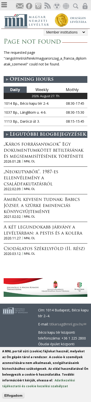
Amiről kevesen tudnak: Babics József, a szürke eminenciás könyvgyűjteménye (42, 206)
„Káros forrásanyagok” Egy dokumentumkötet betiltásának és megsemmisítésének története (43, 150)
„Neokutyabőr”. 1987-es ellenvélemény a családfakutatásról (31, 178)
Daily (15, 89)
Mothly (72, 89)
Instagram (38, 6)
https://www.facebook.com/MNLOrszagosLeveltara (29, 6)
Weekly (42, 89)
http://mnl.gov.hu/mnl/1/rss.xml (47, 6)
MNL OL (29, 161)
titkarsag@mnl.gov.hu (68, 324)
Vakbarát (56, 6)
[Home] (29, 20)
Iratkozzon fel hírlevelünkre (19, 6)
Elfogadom (13, 395)
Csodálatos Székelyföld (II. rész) (44, 249)
